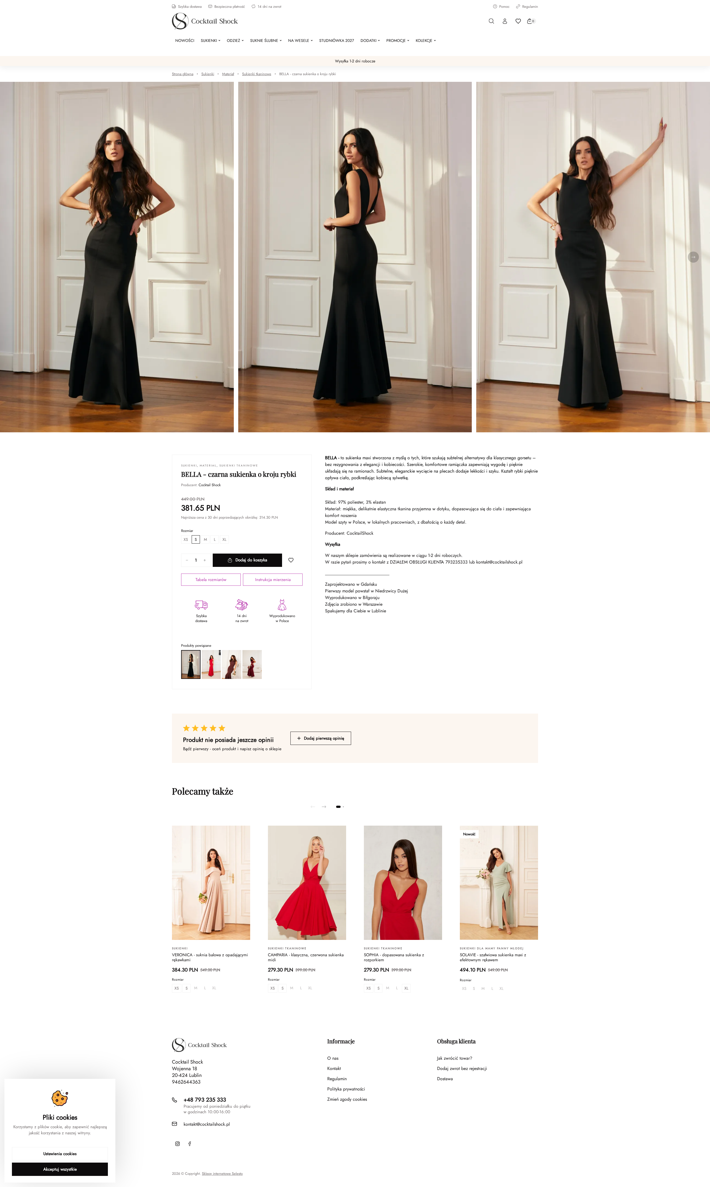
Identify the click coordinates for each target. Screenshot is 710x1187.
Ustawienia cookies (60, 1154)
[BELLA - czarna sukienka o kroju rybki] (191, 664)
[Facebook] (189, 1143)
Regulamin (530, 6)
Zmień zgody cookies (347, 1099)
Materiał (228, 74)
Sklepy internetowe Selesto (222, 1173)
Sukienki (207, 74)
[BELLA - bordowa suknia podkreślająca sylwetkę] (252, 664)
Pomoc (504, 6)
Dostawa (445, 1079)
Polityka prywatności (346, 1089)
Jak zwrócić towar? (454, 1058)
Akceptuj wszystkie (60, 1169)
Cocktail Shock (210, 485)
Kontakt (334, 1068)
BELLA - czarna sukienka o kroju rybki (307, 74)
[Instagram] (177, 1143)
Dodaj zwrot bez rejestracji (462, 1068)
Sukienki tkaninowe (256, 74)
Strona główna (182, 74)
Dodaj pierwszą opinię (324, 738)
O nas (332, 1058)
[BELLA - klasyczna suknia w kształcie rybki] (231, 664)
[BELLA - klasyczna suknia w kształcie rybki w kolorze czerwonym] (211, 664)
